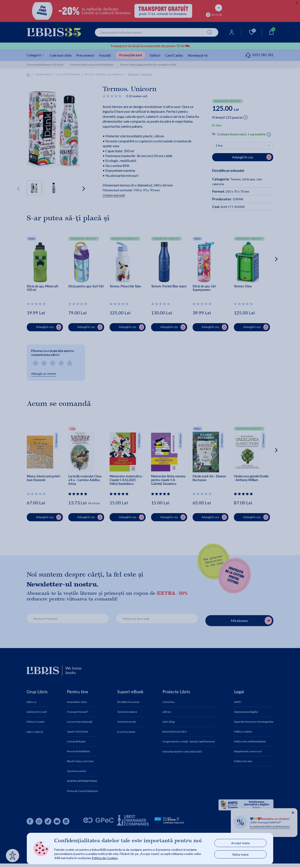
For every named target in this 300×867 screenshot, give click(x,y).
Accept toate (240, 843)
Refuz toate (240, 854)
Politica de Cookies (105, 858)
